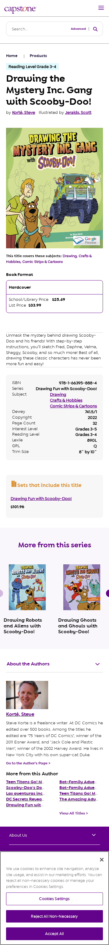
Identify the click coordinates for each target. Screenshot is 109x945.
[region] (54, 898)
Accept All (54, 933)
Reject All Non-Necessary (54, 916)
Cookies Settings (54, 898)
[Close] (101, 859)
